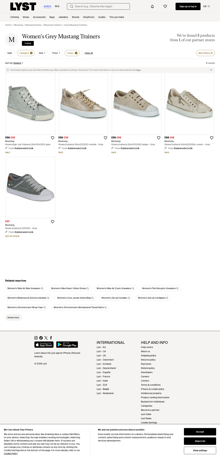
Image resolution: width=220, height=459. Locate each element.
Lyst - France (103, 376)
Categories (146, 405)
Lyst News (146, 418)
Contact (145, 380)
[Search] (72, 6)
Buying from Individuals (152, 401)
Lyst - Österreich (105, 359)
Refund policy (148, 368)
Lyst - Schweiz (104, 363)
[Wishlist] (165, 6)
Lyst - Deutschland (106, 368)
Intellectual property (151, 393)
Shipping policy (148, 355)
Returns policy (148, 359)
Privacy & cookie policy (152, 389)
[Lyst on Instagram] (36, 338)
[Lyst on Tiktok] (41, 338)
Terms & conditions (151, 384)
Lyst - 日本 (102, 384)
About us (145, 351)
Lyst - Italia (102, 380)
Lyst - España (103, 372)
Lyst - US (101, 355)
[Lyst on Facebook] (51, 338)
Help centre (147, 347)
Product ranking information (155, 397)
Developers (147, 372)
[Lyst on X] (46, 338)
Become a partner (150, 410)
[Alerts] (152, 6)
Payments (146, 363)
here (138, 70)
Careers (145, 376)
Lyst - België (103, 389)
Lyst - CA (101, 351)
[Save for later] (52, 138)
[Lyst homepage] (23, 6)
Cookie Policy (10, 453)
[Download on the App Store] (44, 345)
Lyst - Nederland (105, 393)
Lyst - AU (101, 347)
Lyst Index (146, 414)
